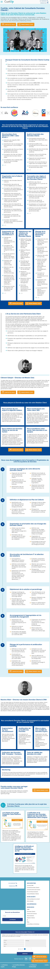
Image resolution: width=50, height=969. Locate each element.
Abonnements (30, 915)
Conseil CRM (30, 885)
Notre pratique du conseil (33, 899)
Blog (28, 922)
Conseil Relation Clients (33, 893)
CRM (28, 909)
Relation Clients (31, 917)
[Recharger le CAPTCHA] (25, 949)
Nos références (31, 904)
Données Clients (31, 911)
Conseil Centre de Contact (33, 889)
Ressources (30, 907)
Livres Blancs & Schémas (33, 924)
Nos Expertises (31, 883)
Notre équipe (30, 901)
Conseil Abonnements (32, 891)
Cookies (47, 965)
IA (27, 920)
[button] (25, 949)
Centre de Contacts (32, 913)
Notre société (31, 896)
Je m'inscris (13, 919)
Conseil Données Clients (33, 887)
